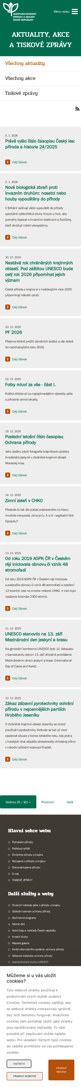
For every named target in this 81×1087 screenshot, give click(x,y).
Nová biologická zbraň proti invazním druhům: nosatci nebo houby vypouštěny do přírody (35, 193)
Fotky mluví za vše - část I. (30, 384)
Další (70, 802)
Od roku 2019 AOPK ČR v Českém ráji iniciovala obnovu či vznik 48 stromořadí (37, 564)
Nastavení (19, 1063)
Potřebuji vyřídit (21, 848)
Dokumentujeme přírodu (26, 867)
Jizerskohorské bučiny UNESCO (30, 962)
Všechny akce (20, 79)
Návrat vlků (18, 924)
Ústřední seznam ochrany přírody (31, 911)
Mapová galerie (20, 943)
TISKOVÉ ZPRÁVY (22, 880)
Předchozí (47, 802)
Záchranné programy (24, 917)
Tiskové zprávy (21, 93)
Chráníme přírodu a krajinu (27, 854)
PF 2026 (13, 332)
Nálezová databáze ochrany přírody (32, 955)
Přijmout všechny (61, 1070)
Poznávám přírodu (22, 842)
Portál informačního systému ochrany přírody (38, 949)
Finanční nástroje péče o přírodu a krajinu (36, 905)
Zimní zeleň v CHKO (24, 500)
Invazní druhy (20, 936)
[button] (66, 11)
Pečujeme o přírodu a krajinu (28, 861)
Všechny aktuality (25, 64)
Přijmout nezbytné (24, 1076)
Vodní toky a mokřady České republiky (34, 930)
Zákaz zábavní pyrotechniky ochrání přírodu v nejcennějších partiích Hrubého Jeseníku (39, 709)
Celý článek (19, 162)
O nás (15, 873)
